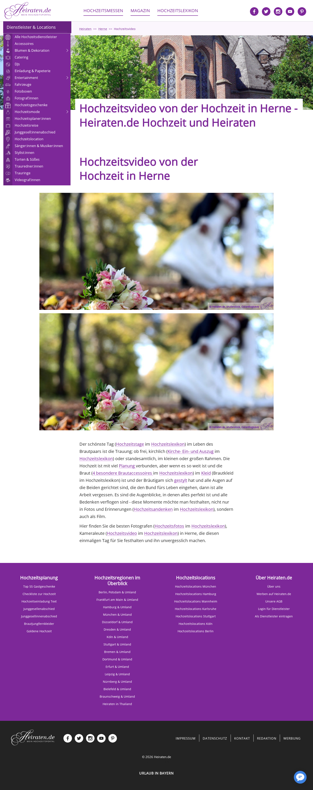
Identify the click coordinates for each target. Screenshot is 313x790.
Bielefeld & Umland (117, 689)
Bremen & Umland (117, 652)
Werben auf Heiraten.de (274, 594)
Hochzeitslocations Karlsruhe (195, 609)
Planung (127, 466)
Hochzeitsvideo (122, 533)
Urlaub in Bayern (156, 773)
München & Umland (117, 615)
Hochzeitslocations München (195, 586)
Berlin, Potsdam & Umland (117, 592)
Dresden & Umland (117, 629)
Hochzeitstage (130, 444)
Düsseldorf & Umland (117, 622)
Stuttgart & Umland (117, 644)
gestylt (180, 480)
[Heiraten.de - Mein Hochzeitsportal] (27, 10)
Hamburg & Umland (117, 607)
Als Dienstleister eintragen (274, 616)
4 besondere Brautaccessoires (123, 473)
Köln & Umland (117, 637)
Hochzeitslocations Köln (195, 624)
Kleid (206, 473)
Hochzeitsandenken (153, 509)
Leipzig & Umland (117, 674)
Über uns (273, 586)
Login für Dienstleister (274, 609)
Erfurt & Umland (117, 667)
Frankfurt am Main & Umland (117, 600)
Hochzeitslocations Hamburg (195, 594)
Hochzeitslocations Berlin (196, 631)
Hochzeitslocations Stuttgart (196, 616)
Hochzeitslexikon (168, 444)
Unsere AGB (273, 601)
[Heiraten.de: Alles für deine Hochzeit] (33, 737)
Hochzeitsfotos (169, 526)
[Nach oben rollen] (285, 779)
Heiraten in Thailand (117, 704)
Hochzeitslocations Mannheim (195, 601)
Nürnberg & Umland (117, 682)
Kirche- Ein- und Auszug (191, 451)
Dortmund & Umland (117, 659)
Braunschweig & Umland (117, 696)
